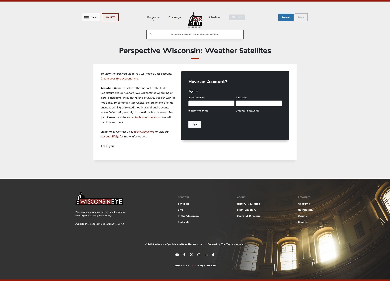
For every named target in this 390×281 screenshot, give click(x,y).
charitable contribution (143, 117)
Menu (94, 17)
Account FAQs (110, 136)
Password (241, 97)
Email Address (196, 97)
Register (286, 17)
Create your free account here (119, 78)
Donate (110, 17)
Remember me (199, 110)
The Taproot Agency (233, 244)
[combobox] (195, 34)
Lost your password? (247, 110)
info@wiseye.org (144, 131)
